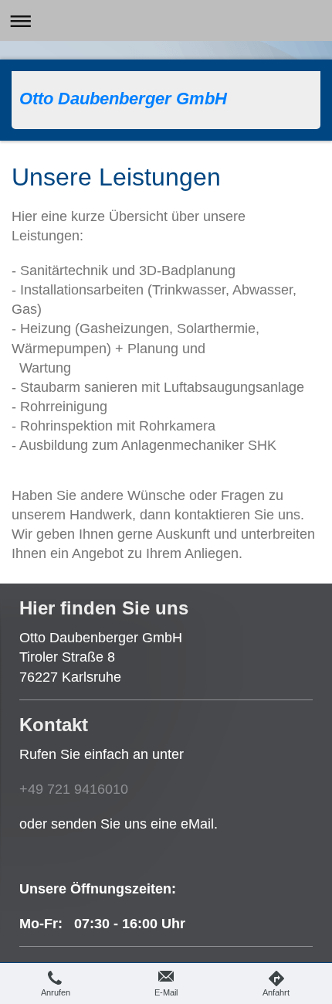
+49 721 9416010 (73, 789)
